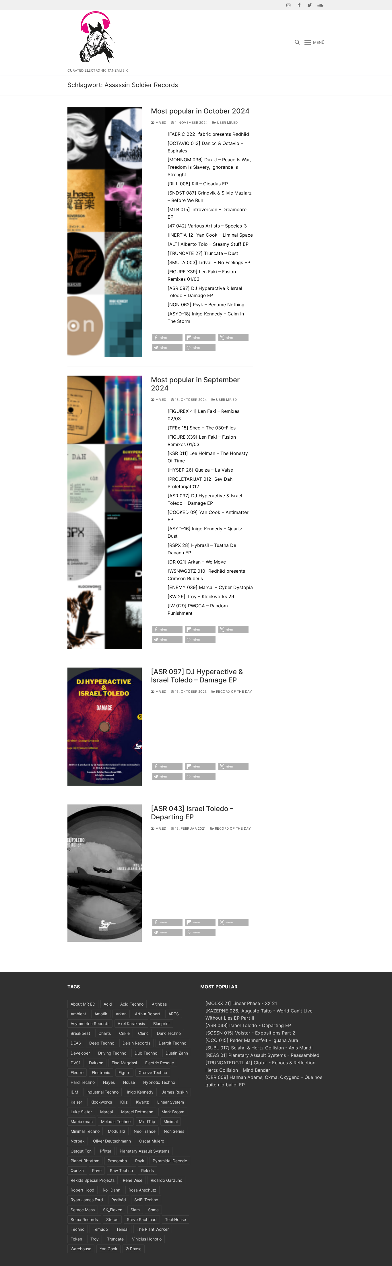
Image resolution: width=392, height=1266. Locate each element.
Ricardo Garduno (166, 1180)
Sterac (112, 1219)
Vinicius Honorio (147, 1238)
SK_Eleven (112, 1209)
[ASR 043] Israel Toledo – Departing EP (192, 812)
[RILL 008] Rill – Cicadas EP (198, 184)
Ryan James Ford (87, 1199)
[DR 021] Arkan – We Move (197, 562)
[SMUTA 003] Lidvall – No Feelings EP (209, 262)
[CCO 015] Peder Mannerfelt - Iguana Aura (251, 1040)
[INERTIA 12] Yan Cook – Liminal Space (210, 235)
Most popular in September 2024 (195, 384)
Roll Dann (111, 1190)
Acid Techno (131, 1004)
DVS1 (76, 1062)
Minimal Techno (85, 1131)
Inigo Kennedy (140, 1092)
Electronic (101, 1072)
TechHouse (175, 1219)
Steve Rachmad (142, 1219)
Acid (108, 1004)
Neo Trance (145, 1131)
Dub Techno (146, 1053)
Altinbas (159, 1004)
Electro (77, 1072)
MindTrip (147, 1121)
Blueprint (161, 1023)
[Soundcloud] (320, 5)
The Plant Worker (153, 1229)
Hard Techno (83, 1082)
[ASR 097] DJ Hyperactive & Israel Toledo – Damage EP (197, 676)
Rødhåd (118, 1199)
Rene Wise (132, 1180)
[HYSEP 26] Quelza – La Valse (200, 470)
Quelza (77, 1170)
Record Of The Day (233, 692)
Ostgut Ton (81, 1151)
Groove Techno (153, 1072)
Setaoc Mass (83, 1209)
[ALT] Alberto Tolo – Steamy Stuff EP (208, 244)
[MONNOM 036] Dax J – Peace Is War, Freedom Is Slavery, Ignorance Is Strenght (209, 167)
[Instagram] (288, 5)
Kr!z (124, 1102)
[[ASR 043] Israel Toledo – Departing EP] (104, 873)
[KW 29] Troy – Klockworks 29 (201, 596)
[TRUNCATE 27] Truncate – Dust (203, 253)
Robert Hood (82, 1190)
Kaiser (76, 1102)
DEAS (76, 1043)
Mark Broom (173, 1111)
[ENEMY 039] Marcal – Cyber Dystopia (210, 587)
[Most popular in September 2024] (104, 512)
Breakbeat (80, 1033)
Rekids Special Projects (93, 1180)
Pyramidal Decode (170, 1160)
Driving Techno (112, 1053)
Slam (135, 1209)
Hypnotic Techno (159, 1082)
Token (76, 1238)
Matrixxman (82, 1121)
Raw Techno (121, 1170)
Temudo (100, 1229)
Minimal (171, 1121)
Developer (80, 1053)
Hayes (109, 1082)
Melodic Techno (116, 1121)
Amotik (100, 1013)
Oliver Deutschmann (112, 1141)
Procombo (117, 1160)
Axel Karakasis (131, 1023)
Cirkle (124, 1033)
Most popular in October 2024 (200, 111)
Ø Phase (133, 1248)
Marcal (106, 1111)
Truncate (115, 1238)
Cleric (143, 1033)
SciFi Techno (146, 1199)
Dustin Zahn (177, 1053)
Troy (94, 1238)
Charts (104, 1033)
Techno (77, 1229)
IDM (74, 1092)
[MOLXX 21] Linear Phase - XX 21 (241, 1003)
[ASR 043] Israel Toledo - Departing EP (248, 1025)
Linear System (170, 1102)
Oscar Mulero (151, 1141)
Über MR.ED (227, 123)
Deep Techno (101, 1043)
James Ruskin (175, 1092)
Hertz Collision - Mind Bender (237, 1070)
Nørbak (78, 1141)
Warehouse (81, 1248)
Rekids (147, 1170)
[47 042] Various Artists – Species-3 (207, 226)
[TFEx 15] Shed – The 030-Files (202, 428)
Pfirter (105, 1151)
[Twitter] (309, 5)
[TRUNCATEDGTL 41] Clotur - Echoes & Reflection (260, 1062)
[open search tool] (297, 42)
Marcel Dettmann (137, 1111)
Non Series (174, 1131)
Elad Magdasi (124, 1062)
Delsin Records (136, 1043)
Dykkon (96, 1062)
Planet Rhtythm (85, 1160)
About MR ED (83, 1004)
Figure (124, 1072)
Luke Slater (81, 1111)
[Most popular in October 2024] (104, 232)
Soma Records (84, 1219)
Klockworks (101, 1102)
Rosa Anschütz (142, 1190)
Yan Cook (108, 1248)
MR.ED (160, 123)
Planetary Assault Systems (144, 1151)
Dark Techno (169, 1033)
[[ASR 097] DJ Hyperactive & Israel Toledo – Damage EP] (104, 727)
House (129, 1082)
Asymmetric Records (90, 1023)
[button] (167, 337)
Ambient (78, 1013)
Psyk (139, 1160)
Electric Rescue (159, 1062)
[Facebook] (299, 5)
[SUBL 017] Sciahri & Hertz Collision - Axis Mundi (259, 1048)
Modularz (116, 1131)
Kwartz (142, 1102)
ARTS (173, 1013)
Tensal (122, 1229)
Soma (153, 1209)
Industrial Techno (102, 1092)
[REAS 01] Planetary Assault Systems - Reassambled (262, 1055)
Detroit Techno (172, 1043)
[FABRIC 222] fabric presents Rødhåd (208, 134)
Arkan (121, 1013)
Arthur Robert (147, 1013)
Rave (97, 1170)
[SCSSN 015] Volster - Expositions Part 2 (250, 1033)
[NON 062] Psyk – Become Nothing (206, 304)
